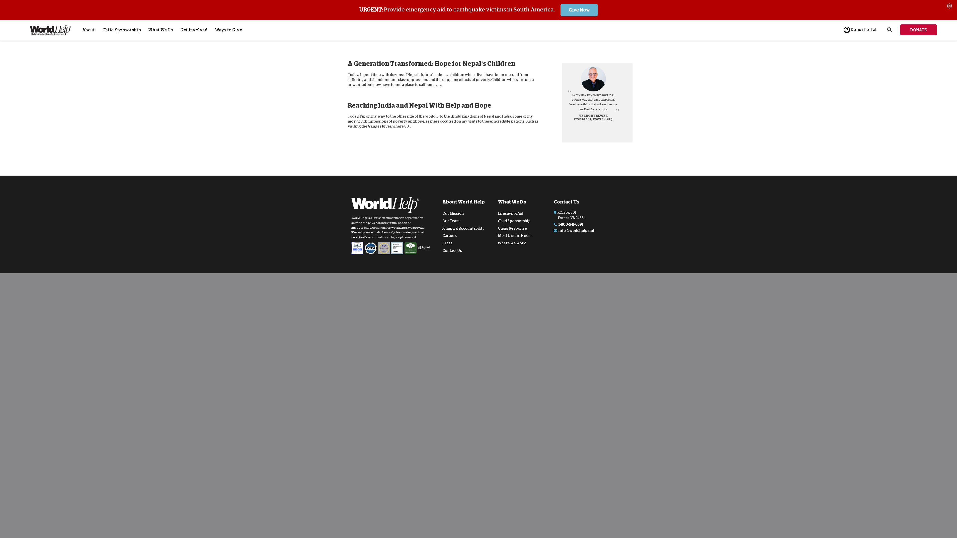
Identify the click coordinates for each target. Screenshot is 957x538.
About (88, 30)
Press (447, 243)
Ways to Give (228, 30)
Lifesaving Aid (510, 213)
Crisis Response (512, 228)
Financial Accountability (463, 228)
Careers (449, 235)
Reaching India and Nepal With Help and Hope (419, 105)
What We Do (160, 30)
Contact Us (452, 250)
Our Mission (453, 213)
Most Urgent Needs (515, 235)
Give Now (579, 10)
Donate (918, 30)
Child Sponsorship (121, 30)
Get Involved (194, 30)
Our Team (451, 221)
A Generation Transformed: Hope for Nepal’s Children (431, 64)
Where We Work (512, 243)
